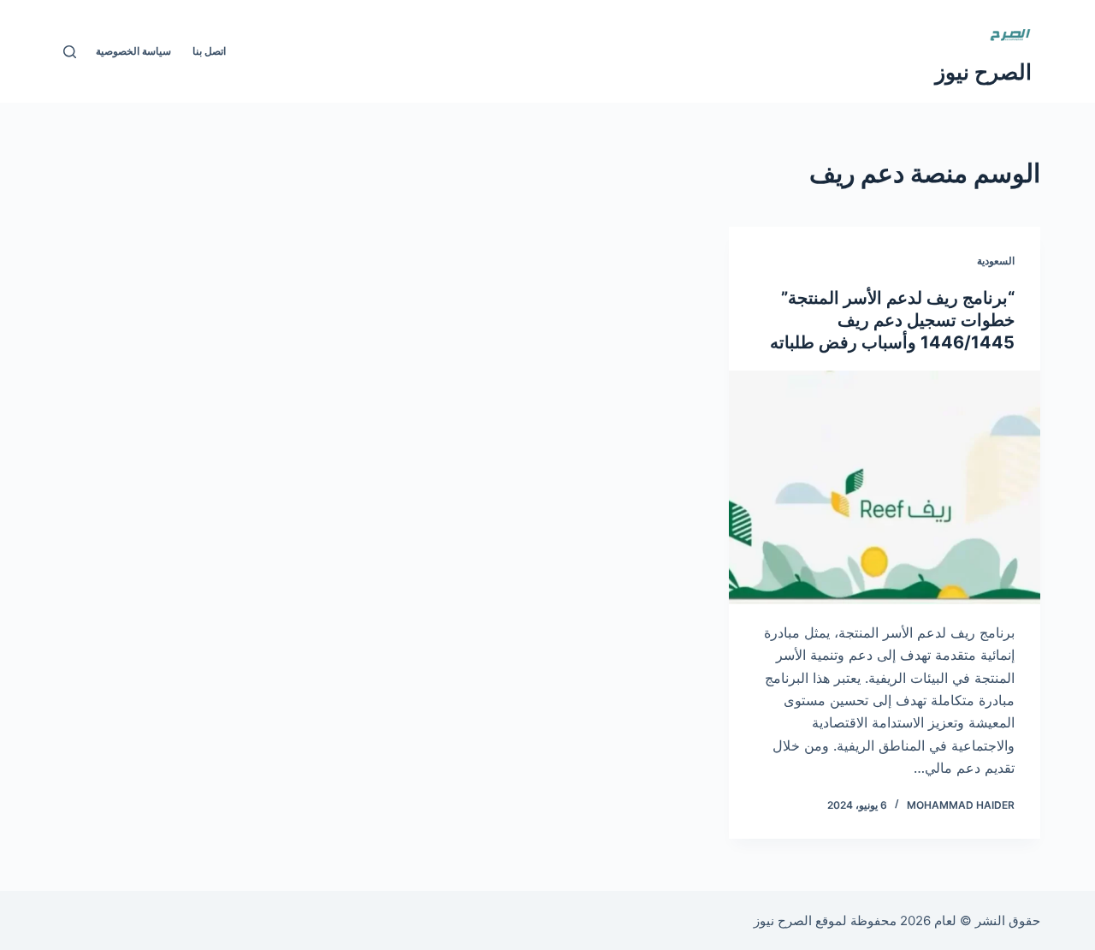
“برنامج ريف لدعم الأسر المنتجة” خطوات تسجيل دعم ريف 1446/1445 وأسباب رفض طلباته (892, 320)
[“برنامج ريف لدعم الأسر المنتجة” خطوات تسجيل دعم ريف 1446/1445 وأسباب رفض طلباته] (884, 487)
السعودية (996, 260)
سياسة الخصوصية (133, 51)
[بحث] (69, 51)
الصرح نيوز (983, 72)
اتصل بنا (209, 51)
